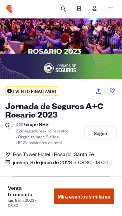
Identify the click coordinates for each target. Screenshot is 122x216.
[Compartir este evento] (98, 91)
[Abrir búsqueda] (63, 9)
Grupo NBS (36, 124)
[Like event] (112, 90)
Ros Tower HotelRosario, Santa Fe (53, 154)
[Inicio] (9, 9)
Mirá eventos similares (84, 196)
